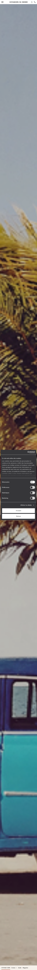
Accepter (18, 510)
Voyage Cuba (5, 968)
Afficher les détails (26, 505)
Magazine (25, 968)
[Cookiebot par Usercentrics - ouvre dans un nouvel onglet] (27, 452)
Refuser (18, 516)
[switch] (32, 487)
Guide (19, 968)
